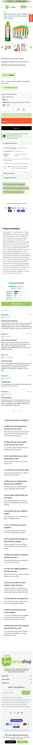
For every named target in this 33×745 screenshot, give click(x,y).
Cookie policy (10, 742)
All (4, 12)
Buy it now (16, 128)
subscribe (25, 692)
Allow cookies (22, 742)
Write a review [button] (16, 304)
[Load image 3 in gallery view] (25, 47)
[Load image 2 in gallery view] (16, 47)
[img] (4, 314)
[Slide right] (31, 47)
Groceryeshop (18, 730)
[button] (2, 7)
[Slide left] (2, 47)
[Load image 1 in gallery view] (8, 47)
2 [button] (15, 411)
